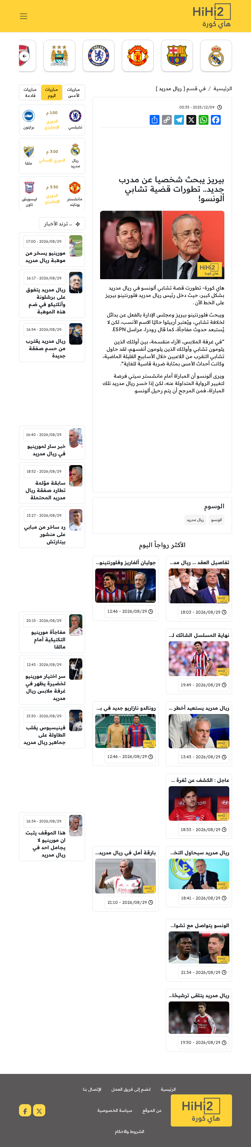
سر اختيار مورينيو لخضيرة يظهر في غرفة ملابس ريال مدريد (45, 687)
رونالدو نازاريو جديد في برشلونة (125, 708)
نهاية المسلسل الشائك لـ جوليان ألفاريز (199, 635)
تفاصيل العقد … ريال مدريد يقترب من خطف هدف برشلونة (199, 562)
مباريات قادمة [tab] (30, 92)
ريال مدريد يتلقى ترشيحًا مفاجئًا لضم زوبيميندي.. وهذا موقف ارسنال (199, 995)
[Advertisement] (162, 150)
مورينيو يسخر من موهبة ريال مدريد (45, 256)
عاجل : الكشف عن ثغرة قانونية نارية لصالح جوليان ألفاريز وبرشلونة (199, 780)
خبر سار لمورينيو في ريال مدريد (46, 450)
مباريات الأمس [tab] (73, 92)
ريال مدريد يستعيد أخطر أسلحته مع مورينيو (199, 708)
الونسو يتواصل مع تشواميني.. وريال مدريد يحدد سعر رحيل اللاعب (199, 925)
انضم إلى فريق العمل (131, 1089)
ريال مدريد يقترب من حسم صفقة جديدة (46, 348)
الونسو (216, 519)
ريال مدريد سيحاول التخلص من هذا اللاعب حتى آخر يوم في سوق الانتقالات (199, 852)
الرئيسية (222, 88)
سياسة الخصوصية (114, 1110)
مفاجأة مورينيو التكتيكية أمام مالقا (48, 639)
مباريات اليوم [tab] (51, 92)
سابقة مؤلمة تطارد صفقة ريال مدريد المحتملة (45, 490)
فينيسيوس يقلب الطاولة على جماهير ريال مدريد (45, 734)
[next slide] (24, 56)
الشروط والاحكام (129, 1131)
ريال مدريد (170, 88)
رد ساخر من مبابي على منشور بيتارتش (45, 534)
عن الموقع (152, 1110)
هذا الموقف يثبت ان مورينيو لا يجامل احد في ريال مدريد (45, 844)
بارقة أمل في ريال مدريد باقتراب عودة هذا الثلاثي (125, 852)
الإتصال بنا (92, 1089)
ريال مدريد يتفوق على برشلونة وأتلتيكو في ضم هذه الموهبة (46, 301)
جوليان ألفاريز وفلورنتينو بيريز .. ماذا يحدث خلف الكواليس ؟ (125, 562)
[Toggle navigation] (23, 16)
